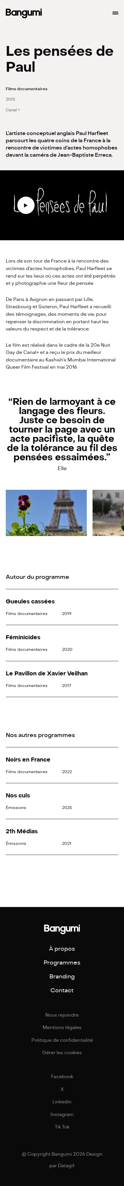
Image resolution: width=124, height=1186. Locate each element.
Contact (62, 990)
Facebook (62, 1077)
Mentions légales (62, 1027)
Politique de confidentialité (62, 1040)
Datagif (66, 1166)
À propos (62, 948)
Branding (62, 976)
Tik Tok (62, 1127)
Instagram (62, 1114)
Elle (62, 468)
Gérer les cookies (62, 1052)
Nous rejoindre (62, 1015)
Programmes (62, 962)
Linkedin (62, 1102)
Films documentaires (27, 88)
